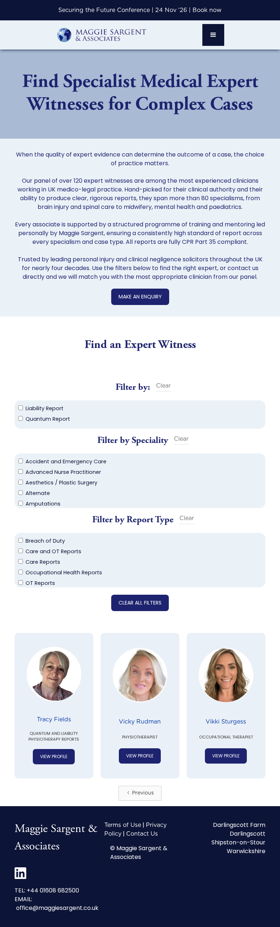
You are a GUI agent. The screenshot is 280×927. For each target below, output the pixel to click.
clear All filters (140, 602)
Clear (163, 386)
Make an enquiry (140, 296)
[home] (101, 35)
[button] (213, 35)
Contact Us (142, 834)
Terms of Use (122, 825)
